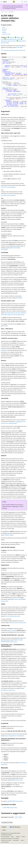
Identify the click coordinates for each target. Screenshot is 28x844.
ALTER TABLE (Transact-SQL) (10, 807)
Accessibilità (15, 840)
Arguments (4, 29)
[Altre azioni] (26, 12)
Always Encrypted (11, 630)
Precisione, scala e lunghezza (8, 187)
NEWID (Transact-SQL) (15, 599)
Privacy (22, 836)
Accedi (25, 1)
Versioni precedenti (5, 836)
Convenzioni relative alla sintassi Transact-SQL (14, 50)
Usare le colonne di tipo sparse (12, 616)
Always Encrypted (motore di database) (14, 735)
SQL (6, 12)
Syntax (3, 27)
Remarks (4, 30)
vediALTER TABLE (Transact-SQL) (15, 801)
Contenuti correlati (6, 34)
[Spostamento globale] (1, 2)
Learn (2, 12)
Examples (4, 32)
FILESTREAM (19, 298)
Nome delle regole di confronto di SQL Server (13, 314)
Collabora (18, 836)
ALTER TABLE (19, 47)
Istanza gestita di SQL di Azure (13, 39)
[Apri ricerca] (22, 2)
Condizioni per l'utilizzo (6, 840)
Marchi (22, 840)
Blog (12, 836)
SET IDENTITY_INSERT (8, 535)
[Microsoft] (14, 2)
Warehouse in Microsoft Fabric (8, 41)
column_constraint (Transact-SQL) (17, 622)
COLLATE (5, 326)
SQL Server (11, 12)
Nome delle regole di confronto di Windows (15, 313)
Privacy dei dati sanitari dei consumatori (10, 838)
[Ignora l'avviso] (26, 5)
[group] (14, 83)
